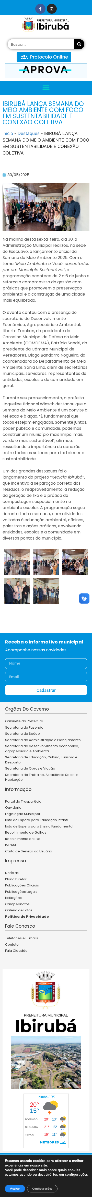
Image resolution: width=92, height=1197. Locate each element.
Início (8, 133)
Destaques (29, 133)
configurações (76, 1174)
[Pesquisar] (79, 44)
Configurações (42, 1189)
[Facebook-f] (40, 9)
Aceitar (15, 1189)
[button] (46, 88)
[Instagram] (52, 9)
